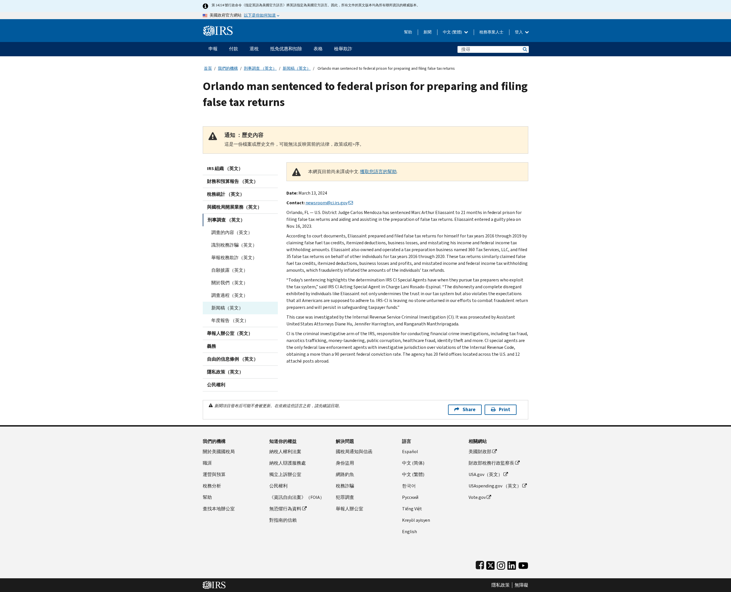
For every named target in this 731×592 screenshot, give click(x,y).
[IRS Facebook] (480, 564)
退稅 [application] (254, 49)
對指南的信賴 (283, 520)
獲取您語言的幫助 (378, 172)
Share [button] (469, 409)
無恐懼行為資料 (285, 509)
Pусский (410, 497)
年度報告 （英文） (230, 320)
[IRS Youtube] (523, 564)
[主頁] (218, 28)
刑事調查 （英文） (260, 68)
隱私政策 (500, 585)
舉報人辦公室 (349, 509)
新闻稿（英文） (297, 68)
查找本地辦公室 (219, 509)
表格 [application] (318, 49)
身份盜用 (345, 463)
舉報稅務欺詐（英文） (234, 258)
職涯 (207, 463)
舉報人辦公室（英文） (230, 333)
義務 (211, 346)
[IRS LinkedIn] (511, 564)
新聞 (427, 32)
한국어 (409, 486)
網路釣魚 (345, 474)
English (409, 532)
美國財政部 (480, 452)
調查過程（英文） (229, 295)
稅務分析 (212, 486)
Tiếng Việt (412, 509)
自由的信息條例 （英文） (232, 359)
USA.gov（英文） (486, 474)
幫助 (408, 32)
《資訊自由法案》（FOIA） (296, 497)
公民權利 (216, 385)
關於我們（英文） (229, 283)
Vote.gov (477, 497)
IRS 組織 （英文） (225, 168)
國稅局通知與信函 (354, 452)
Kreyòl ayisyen (416, 520)
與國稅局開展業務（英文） (234, 207)
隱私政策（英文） (225, 372)
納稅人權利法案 (285, 452)
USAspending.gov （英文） (495, 486)
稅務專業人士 (491, 32)
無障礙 (521, 585)
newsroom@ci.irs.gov (327, 203)
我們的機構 (228, 68)
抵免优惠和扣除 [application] (286, 49)
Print (504, 409)
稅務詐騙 (345, 486)
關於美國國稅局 (219, 452)
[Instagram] (501, 564)
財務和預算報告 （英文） (232, 181)
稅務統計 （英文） (225, 194)
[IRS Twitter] (490, 564)
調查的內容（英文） (231, 232)
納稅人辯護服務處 (287, 463)
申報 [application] (213, 49)
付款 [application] (233, 49)
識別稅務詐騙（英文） (234, 245)
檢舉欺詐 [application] (343, 49)
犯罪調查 (345, 497)
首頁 (208, 68)
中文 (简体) (413, 463)
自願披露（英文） (229, 270)
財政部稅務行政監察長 (491, 463)
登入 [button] (519, 32)
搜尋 (524, 49)
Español (410, 452)
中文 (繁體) (453, 32)
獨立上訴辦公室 (285, 474)
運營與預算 (214, 474)
